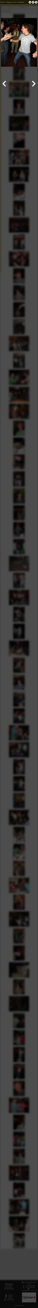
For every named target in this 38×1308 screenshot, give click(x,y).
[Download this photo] (30, 2)
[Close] (36, 2)
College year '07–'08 (11, 2)
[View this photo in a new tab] (33, 2)
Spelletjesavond (22, 2)
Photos (2, 2)
